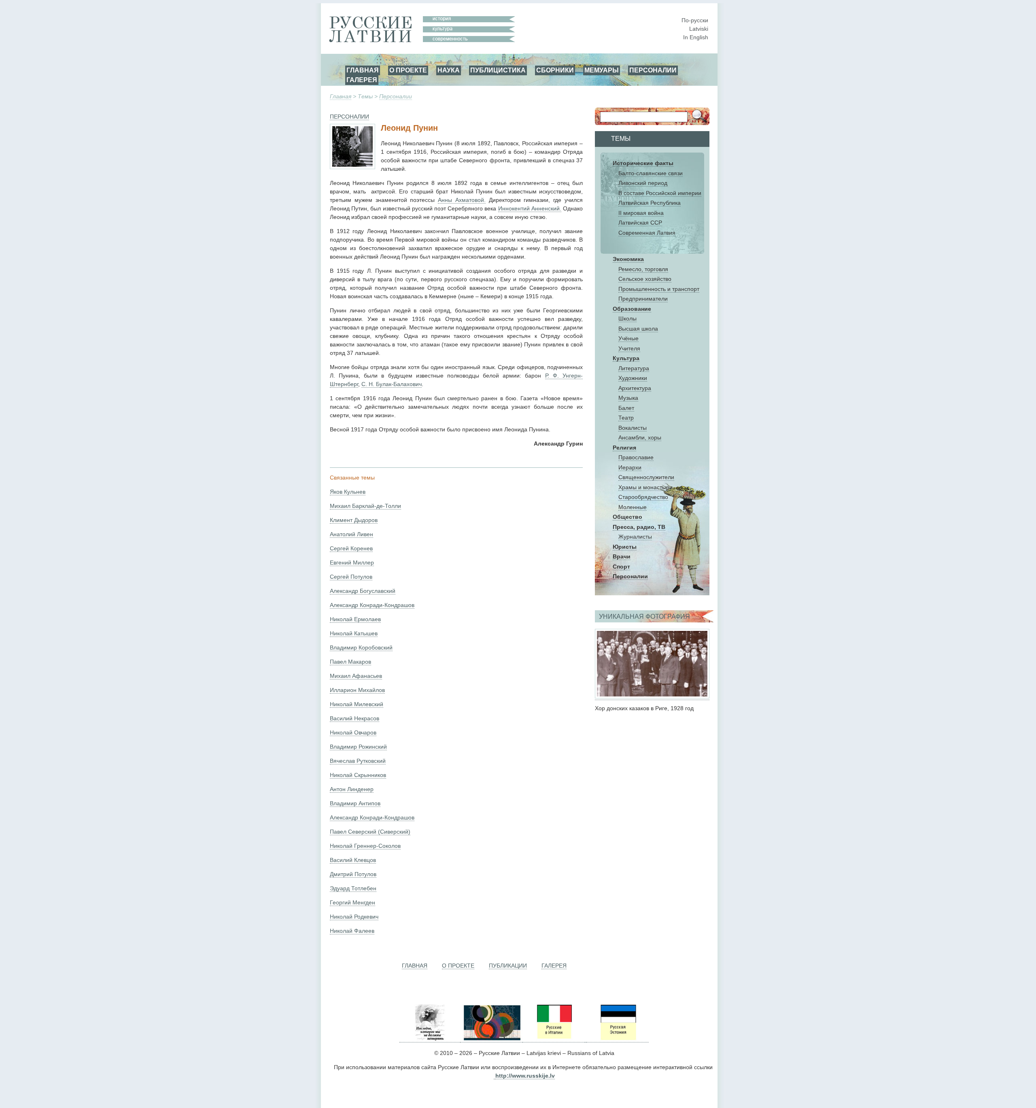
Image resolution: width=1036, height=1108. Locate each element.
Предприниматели (643, 298)
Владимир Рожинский (358, 746)
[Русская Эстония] (617, 1039)
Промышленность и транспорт (658, 289)
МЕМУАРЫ (601, 70)
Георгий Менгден (352, 902)
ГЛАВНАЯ (362, 70)
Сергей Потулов (351, 576)
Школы (627, 318)
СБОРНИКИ (555, 70)
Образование (632, 309)
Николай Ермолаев (355, 619)
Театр (626, 417)
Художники (632, 378)
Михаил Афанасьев (356, 676)
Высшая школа (638, 328)
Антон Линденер (352, 789)
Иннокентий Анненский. (529, 208)
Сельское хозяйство (644, 279)
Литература (633, 368)
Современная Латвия (646, 232)
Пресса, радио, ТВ (639, 527)
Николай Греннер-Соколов (365, 846)
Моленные (632, 507)
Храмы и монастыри (645, 487)
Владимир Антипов (355, 803)
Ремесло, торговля (643, 269)
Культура (626, 358)
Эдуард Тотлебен (353, 888)
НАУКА (448, 70)
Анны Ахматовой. (462, 200)
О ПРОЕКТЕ (408, 70)
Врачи (622, 556)
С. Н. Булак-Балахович (391, 384)
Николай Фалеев (352, 931)
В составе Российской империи (659, 193)
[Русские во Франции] (585, 1039)
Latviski (698, 28)
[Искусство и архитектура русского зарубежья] (491, 1039)
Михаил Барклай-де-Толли (365, 506)
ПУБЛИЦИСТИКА (498, 70)
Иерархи (629, 467)
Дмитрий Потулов (353, 874)
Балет (626, 408)
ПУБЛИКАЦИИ (508, 965)
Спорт (621, 566)
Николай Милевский (356, 704)
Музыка (628, 398)
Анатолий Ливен (351, 534)
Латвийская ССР (640, 222)
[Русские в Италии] (553, 1039)
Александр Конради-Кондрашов (372, 605)
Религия (624, 447)
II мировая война (641, 213)
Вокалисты (632, 428)
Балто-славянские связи (650, 173)
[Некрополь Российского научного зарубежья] (429, 1039)
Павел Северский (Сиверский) (370, 831)
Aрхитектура (634, 388)
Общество (627, 517)
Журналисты (635, 536)
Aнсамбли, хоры (639, 437)
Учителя (629, 348)
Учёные (628, 338)
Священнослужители (646, 477)
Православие (636, 457)
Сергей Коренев (351, 548)
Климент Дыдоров (354, 520)
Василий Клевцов (353, 860)
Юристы (625, 546)
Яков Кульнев (347, 491)
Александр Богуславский (362, 591)
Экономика (628, 259)
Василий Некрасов (354, 718)
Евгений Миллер (352, 562)
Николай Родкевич (354, 916)
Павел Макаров (350, 661)
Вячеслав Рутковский (358, 761)
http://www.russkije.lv (525, 1075)
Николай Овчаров (353, 732)
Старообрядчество (643, 497)
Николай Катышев (354, 633)
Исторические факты (643, 163)
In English (695, 37)
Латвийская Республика (649, 203)
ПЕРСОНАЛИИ (653, 70)
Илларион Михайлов (357, 690)
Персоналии (395, 96)
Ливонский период (642, 183)
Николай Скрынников (358, 775)
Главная (340, 96)
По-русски (694, 20)
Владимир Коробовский (361, 647)
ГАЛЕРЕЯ (361, 79)
